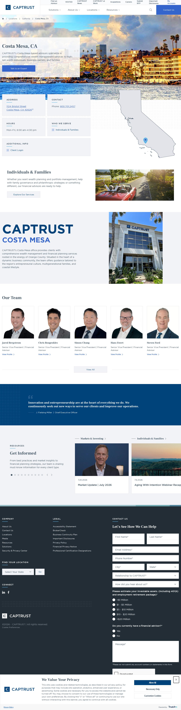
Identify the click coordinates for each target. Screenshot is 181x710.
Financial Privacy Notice (65, 546)
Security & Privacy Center (14, 550)
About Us (73, 9)
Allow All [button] (152, 682)
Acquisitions (115, 2)
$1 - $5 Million (124, 604)
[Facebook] (8, 592)
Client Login (16, 150)
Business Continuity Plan (65, 534)
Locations (92, 9)
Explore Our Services (23, 194)
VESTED (68, 2)
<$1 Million (122, 599)
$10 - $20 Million (126, 614)
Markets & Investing (92, 438)
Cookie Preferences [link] (11, 627)
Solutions (53, 9)
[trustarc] (172, 707)
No (118, 635)
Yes (118, 631)
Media (5, 538)
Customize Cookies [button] (152, 695)
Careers (128, 2)
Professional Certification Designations (72, 551)
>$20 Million (123, 619)
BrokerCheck (59, 531)
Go (40, 572)
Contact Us (168, 10)
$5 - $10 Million (125, 609)
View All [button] (90, 369)
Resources (112, 9)
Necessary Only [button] (153, 689)
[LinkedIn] (3, 592)
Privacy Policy (9, 707)
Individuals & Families (67, 129)
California (26, 19)
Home (3, 19)
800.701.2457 (67, 106)
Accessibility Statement (64, 526)
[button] (176, 679)
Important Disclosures (64, 538)
